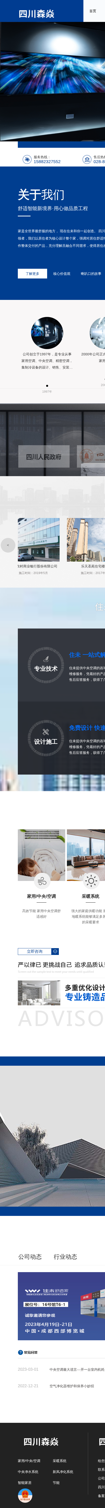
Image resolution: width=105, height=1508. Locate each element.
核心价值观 (61, 274)
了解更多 (32, 274)
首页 (92, 11)
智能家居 (25, 1483)
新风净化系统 (63, 1472)
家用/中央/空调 (29, 1461)
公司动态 (30, 1256)
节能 (56, 1483)
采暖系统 (59, 1461)
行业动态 (65, 1256)
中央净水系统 (28, 1472)
